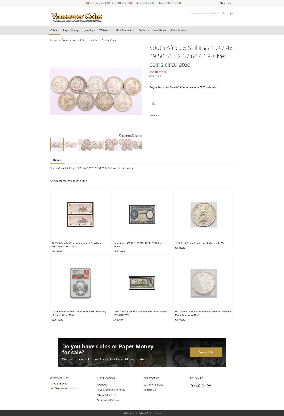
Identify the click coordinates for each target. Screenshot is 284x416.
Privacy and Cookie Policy (111, 389)
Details (57, 160)
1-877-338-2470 (58, 383)
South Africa (109, 40)
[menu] (142, 30)
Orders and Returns (108, 400)
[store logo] (77, 17)
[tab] (57, 161)
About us (102, 384)
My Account (225, 3)
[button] (71, 145)
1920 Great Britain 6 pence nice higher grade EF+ (199, 243)
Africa (94, 40)
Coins (65, 40)
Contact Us (206, 352)
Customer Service (153, 384)
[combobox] (208, 13)
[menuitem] (54, 30)
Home (54, 40)
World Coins (80, 40)
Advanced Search (106, 395)
